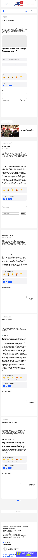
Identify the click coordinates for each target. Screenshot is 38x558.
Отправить (23, 100)
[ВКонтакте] (4, 85)
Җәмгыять (5, 17)
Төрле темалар (19, 511)
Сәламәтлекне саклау (7, 143)
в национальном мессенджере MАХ (9, 64)
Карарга (28, 555)
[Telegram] (9, 85)
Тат (28, 11)
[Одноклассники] (6, 85)
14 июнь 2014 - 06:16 (5, 237)
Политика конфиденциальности (8, 556)
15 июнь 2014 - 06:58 (5, 148)
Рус (24, 11)
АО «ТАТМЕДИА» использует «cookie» (9, 554)
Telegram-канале (7, 59)
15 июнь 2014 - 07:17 (5, 22)
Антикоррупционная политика (8, 553)
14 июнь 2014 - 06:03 (5, 424)
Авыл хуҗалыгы (6, 419)
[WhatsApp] (11, 85)
